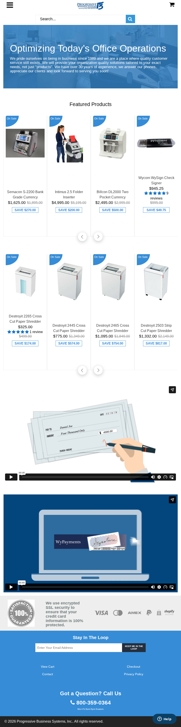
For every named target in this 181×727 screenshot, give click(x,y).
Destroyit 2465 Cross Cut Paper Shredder (112, 328)
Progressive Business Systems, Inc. (45, 721)
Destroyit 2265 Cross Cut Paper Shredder (25, 318)
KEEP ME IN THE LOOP (134, 647)
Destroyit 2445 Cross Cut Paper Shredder (69, 328)
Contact (47, 674)
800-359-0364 (93, 703)
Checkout (133, 666)
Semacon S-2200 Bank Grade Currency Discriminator (25, 195)
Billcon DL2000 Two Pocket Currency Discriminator (112, 195)
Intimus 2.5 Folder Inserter (69, 194)
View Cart (47, 666)
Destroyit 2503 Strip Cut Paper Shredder (156, 328)
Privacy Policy (133, 674)
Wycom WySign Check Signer (156, 180)
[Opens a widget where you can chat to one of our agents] (164, 719)
